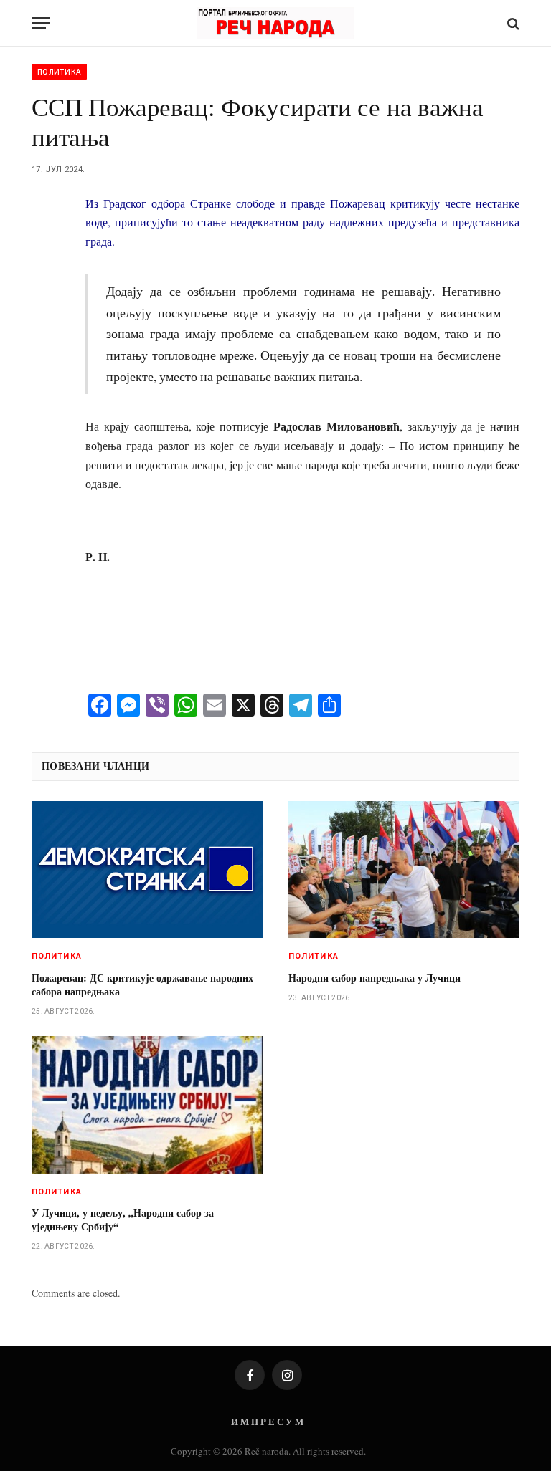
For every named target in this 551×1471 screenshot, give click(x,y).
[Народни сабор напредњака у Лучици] (403, 870)
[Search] (511, 23)
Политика (59, 72)
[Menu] (41, 23)
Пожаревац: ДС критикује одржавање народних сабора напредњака (142, 984)
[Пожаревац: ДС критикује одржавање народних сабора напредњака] (147, 870)
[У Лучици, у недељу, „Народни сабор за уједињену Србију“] (147, 1105)
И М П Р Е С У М (267, 1421)
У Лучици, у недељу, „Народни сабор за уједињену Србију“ (123, 1219)
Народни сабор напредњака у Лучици (374, 977)
